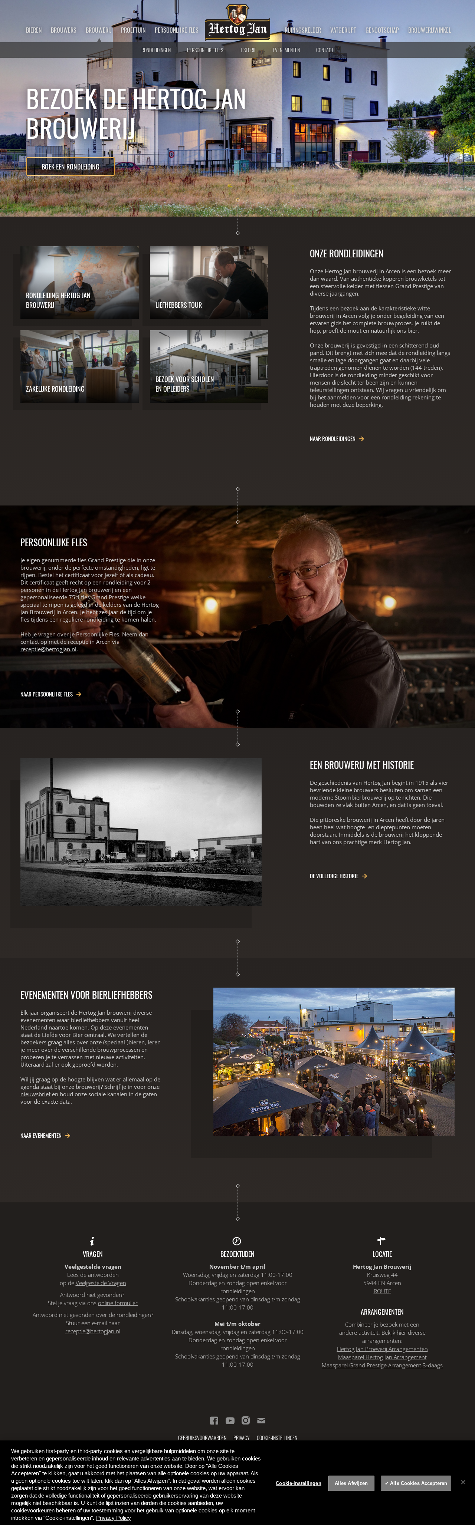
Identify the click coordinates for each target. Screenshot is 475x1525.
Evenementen (286, 50)
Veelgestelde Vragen (101, 1283)
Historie (247, 50)
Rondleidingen (156, 50)
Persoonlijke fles (177, 30)
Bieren (34, 30)
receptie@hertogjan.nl (48, 649)
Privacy (241, 1438)
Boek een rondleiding (70, 166)
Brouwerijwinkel (429, 30)
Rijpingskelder (303, 30)
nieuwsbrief (35, 1094)
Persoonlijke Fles (205, 50)
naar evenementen (41, 1135)
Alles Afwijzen (351, 1483)
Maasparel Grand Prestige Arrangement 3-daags (382, 1365)
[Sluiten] (463, 1482)
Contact (325, 50)
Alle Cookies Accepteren (418, 1483)
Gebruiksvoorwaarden (202, 1438)
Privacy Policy (113, 1518)
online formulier (118, 1303)
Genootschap (382, 30)
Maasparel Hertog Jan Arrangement (382, 1357)
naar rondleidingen (333, 438)
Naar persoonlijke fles (46, 694)
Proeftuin (133, 30)
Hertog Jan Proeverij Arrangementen (382, 1349)
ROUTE (382, 1291)
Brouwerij (99, 30)
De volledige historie (334, 876)
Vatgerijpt (343, 30)
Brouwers (63, 30)
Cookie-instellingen (277, 1438)
